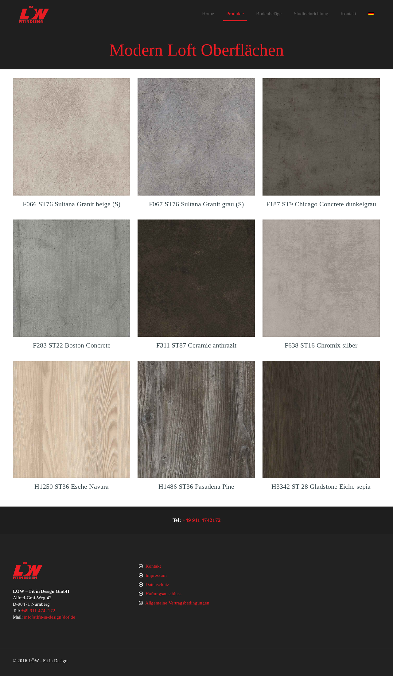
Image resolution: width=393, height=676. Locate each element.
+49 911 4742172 (201, 520)
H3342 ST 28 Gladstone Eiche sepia (321, 486)
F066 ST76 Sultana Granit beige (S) (71, 204)
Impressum (156, 575)
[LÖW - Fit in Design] (34, 14)
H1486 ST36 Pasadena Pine (196, 486)
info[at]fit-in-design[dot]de (49, 617)
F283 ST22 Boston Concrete (72, 345)
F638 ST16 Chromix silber (321, 345)
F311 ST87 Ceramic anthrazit (196, 345)
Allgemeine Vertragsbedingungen (177, 602)
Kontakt (153, 566)
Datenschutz (157, 584)
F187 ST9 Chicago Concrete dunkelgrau (321, 204)
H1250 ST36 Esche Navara (71, 486)
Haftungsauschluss (163, 593)
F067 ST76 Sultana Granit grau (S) (196, 204)
